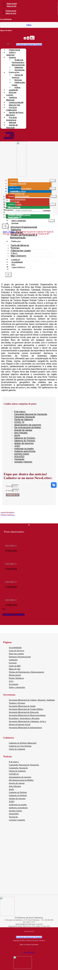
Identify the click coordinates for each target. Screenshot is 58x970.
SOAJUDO (19, 456)
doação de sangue (23, 430)
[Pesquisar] (47, 210)
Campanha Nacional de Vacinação (30, 414)
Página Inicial (12, 4)
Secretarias (13, 684)
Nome (9, 486)
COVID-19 (19, 422)
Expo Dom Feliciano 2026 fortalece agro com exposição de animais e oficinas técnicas (28, 558)
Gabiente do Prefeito (24, 438)
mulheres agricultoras (24, 451)
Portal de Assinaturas (11, 118)
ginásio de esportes (24, 443)
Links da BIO (15, 666)
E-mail (9, 490)
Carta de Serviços (20, 245)
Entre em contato (11, 93)
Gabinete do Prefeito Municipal (22, 743)
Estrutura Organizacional (24, 227)
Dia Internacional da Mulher (27, 427)
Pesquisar (9, 210)
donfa (17, 435)
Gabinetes (16, 229)
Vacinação (19, 459)
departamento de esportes (27, 425)
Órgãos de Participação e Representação (18, 62)
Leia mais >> (11, 545)
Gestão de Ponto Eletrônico (14, 113)
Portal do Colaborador (11, 108)
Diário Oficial (13, 217)
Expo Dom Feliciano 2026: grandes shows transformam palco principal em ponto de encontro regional (28, 595)
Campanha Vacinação (24, 417)
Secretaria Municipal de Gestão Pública (26, 709)
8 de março (19, 411)
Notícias (11, 232)
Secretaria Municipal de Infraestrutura (25, 727)
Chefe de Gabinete (17, 749)
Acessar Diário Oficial (18, 192)
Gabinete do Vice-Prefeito (20, 746)
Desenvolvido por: (29, 952)
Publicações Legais (18, 83)
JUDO (17, 446)
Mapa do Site (11, 6)
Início (5, 232)
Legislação (15, 259)
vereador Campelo (23, 462)
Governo (14, 223)
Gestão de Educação (12, 126)
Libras (29, 25)
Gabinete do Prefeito (24, 440)
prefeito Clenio (21, 454)
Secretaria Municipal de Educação (24, 712)
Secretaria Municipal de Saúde (22, 706)
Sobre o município (11, 53)
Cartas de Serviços (17, 76)
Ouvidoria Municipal (11, 98)
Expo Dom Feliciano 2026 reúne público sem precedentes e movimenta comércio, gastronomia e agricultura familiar (29, 539)
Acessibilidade (15, 647)
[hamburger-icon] (52, 180)
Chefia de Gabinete (23, 419)
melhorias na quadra (24, 448)
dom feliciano (21, 432)
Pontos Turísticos (16, 678)
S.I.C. (13, 265)
